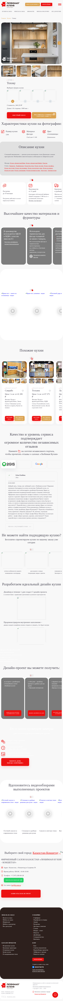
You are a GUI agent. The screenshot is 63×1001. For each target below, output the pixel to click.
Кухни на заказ (7, 11)
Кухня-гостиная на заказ (33, 170)
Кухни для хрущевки (21, 168)
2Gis (17, 477)
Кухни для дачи (39, 166)
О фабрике (36, 918)
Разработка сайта (11, 996)
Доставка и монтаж (39, 926)
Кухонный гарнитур (11, 388)
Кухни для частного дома (35, 168)
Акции (35, 922)
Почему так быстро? (35, 200)
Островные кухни (8, 950)
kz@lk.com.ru (16, 885)
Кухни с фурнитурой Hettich (34, 163)
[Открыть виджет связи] (55, 995)
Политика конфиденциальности (42, 986)
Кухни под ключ (9, 170)
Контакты (36, 939)
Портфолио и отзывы (40, 920)
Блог (34, 946)
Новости (36, 933)
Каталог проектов (9, 943)
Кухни (9, 18)
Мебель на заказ (19, 11)
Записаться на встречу (21, 893)
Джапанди (12, 166)
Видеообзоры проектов (40, 950)
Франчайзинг (46, 4)
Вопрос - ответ (38, 930)
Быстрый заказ (19, 115)
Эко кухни (44, 170)
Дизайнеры (37, 935)
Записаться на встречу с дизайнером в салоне (12, 713)
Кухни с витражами (20, 170)
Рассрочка (36, 924)
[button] (59, 43)
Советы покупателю (39, 948)
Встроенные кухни (9, 946)
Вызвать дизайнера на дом (36, 713)
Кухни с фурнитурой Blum (17, 163)
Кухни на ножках (48, 168)
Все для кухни (56, 11)
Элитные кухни (52, 170)
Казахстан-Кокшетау (45, 852)
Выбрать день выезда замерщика (15, 762)
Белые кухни (7, 952)
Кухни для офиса (49, 166)
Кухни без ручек (29, 166)
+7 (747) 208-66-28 (17, 875)
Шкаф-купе (30, 11)
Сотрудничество (38, 937)
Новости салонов (38, 954)
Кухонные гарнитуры (9, 948)
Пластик (45, 163)
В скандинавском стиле (10, 954)
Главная (3, 18)
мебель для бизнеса (32, 4)
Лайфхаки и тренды (39, 952)
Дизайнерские (20, 166)
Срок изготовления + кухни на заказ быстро (38, 970)
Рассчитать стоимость (44, 115)
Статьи (35, 928)
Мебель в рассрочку (43, 11)
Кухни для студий (10, 168)
